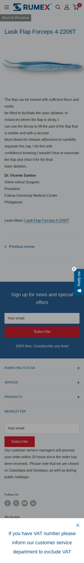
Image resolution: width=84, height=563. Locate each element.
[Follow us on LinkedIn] (33, 503)
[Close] (78, 525)
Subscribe (42, 331)
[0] (76, 7)
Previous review (21, 246)
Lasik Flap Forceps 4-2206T (46, 220)
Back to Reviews (15, 18)
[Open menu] (6, 7)
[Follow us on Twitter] (16, 503)
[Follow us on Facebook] (7, 503)
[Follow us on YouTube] (25, 503)
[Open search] (58, 7)
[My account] (67, 7)
